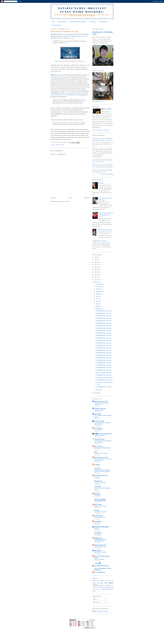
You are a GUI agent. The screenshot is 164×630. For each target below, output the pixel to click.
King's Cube (97, 523)
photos (109, 585)
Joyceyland (97, 468)
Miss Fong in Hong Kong (101, 475)
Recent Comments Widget (108, 174)
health (94, 583)
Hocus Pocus (92, 21)
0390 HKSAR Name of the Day (103, 333)
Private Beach (98, 428)
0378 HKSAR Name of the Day (103, 362)
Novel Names (107, 108)
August (98, 294)
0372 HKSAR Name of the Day (103, 387)
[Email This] (72, 143)
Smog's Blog (97, 414)
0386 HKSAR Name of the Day (103, 343)
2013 (95, 274)
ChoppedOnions (98, 516)
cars (110, 580)
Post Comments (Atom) (64, 201)
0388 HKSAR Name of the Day (103, 338)
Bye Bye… (96, 528)
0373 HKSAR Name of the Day (103, 380)
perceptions (101, 585)
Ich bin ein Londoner (99, 559)
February (98, 309)
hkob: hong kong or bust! (101, 457)
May (97, 301)
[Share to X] (75, 143)
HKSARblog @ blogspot (100, 552)
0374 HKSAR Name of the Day (103, 375)
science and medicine (105, 587)
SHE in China (98, 504)
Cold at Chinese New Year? (100, 511)
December (98, 284)
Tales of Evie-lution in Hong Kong (101, 556)
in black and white (99, 421)
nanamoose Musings (99, 499)
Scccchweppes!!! (98, 534)
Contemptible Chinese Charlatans (78, 21)
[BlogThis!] (74, 143)
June (97, 299)
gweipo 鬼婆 (97, 563)
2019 (95, 259)
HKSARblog (54, 34)
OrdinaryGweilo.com (100, 408)
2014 (95, 272)
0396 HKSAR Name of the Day (103, 318)
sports (62, 144)
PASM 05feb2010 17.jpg (100, 546)
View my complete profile (100, 130)
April (97, 304)
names (110, 582)
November (99, 286)
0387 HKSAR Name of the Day (103, 340)
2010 (95, 282)
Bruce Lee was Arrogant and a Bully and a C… (105, 199)
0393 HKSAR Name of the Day (103, 325)
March (98, 306)
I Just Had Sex (101, 183)
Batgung (96, 510)
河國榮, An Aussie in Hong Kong (103, 433)
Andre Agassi (63, 77)
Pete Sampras (54, 77)
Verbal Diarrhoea (103, 21)
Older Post (87, 198)
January (98, 390)
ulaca (95, 452)
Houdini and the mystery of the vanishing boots (101, 403)
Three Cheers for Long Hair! (101, 453)
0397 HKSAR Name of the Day (103, 316)
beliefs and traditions (98, 580)
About (53, 21)
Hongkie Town (98, 481)
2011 (95, 279)
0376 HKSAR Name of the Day (103, 367)
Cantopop (97, 464)
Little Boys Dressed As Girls (104, 230)
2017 (95, 264)
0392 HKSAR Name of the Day (103, 328)
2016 (95, 267)
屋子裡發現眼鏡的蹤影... (100, 500)
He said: (81, 120)
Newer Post (53, 198)
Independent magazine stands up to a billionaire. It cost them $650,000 (102, 470)
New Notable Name (57, 25)
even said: (71, 38)
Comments (98, 602)
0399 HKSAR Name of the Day (103, 311)
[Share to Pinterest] (79, 143)
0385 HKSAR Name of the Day (103, 345)
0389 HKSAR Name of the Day (103, 335)
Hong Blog (97, 493)
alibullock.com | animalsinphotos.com (100, 538)
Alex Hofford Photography (101, 565)
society (104, 589)
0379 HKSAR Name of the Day (103, 360)
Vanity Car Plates (62, 21)
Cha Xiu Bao (97, 532)
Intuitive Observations (100, 545)
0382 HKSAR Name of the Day (103, 353)
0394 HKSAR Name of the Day (103, 323)
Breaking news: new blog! (100, 506)
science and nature (96, 589)
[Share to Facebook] (77, 143)
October (98, 289)
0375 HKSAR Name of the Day (103, 370)
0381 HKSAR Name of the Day (103, 355)
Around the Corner (98, 429)
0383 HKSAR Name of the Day (103, 350)
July (97, 296)
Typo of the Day (98, 446)
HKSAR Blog (98, 550)
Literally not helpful (98, 410)
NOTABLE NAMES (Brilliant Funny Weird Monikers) (82, 10)
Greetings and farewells (99, 517)
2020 (95, 257)
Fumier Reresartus (99, 439)
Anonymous (95, 138)
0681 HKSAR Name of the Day (99, 241)
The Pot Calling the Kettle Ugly (103, 372)
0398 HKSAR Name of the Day (103, 313)
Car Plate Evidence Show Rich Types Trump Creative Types (105, 214)
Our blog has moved (99, 541)
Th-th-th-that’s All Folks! (100, 482)
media (57, 144)
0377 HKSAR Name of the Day (103, 365)
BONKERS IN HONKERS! (101, 527)
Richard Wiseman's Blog (101, 401)
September (99, 291)
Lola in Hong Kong (99, 572)
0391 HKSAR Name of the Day (103, 330)
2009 (95, 393)
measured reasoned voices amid (102, 139)
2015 (95, 269)
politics (94, 587)
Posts (96, 599)
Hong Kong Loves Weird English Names (102, 33)
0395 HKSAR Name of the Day (103, 321)
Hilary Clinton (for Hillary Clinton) (102, 448)
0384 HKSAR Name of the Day (103, 348)
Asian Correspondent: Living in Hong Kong (102, 569)
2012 (95, 277)
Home (70, 198)
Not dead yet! (97, 495)
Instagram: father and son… (100, 435)
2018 (95, 262)
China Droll (97, 486)
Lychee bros (97, 477)
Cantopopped (98, 521)
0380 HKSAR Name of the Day (103, 358)
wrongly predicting (67, 34)
